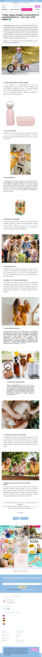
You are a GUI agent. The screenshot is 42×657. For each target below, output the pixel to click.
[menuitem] (5, 9)
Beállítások (9, 654)
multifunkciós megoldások (10, 189)
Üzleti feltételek (4, 640)
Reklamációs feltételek (6, 638)
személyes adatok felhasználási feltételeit (28, 589)
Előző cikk (16, 518)
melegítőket (22, 343)
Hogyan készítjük (18, 635)
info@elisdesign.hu (10, 602)
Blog (16, 638)
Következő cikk (23, 518)
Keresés (24, 6)
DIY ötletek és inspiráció (20, 640)
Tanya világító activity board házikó (26, 225)
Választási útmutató (5, 635)
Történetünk (18, 636)
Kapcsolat (3, 636)
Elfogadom (34, 649)
